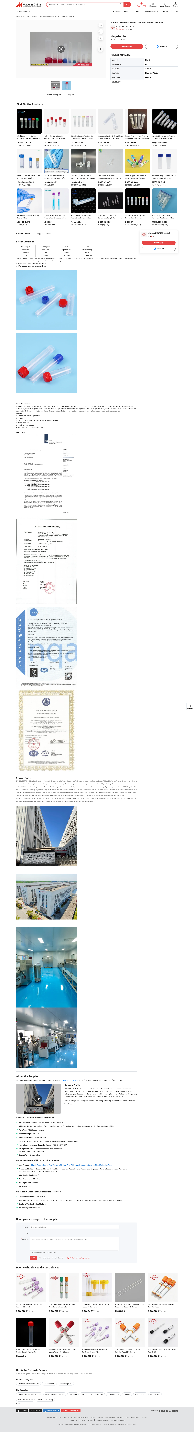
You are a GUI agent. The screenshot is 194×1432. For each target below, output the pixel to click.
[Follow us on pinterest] (173, 1411)
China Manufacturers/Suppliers (79, 1417)
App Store (21, 1411)
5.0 (151, 236)
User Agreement (109, 1424)
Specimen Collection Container (28, 1384)
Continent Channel (123, 1417)
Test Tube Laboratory (25, 1400)
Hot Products (51, 1417)
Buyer (126, 11)
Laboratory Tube (113, 1394)
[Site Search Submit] (127, 4)
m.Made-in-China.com (102, 1420)
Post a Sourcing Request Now (78, 1258)
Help (137, 11)
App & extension (150, 11)
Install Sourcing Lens (72, 1411)
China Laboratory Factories (54, 1394)
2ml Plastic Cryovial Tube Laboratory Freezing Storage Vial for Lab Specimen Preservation (109, 177)
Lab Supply (73, 1394)
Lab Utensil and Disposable (49, 16)
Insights (144, 1417)
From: (26, 1227)
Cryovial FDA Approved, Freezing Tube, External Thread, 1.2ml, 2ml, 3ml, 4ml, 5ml (164, 137)
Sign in (175, 6)
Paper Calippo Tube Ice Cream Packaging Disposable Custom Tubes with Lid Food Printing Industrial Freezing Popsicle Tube (136, 177)
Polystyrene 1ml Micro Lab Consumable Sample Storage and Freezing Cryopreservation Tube (109, 216)
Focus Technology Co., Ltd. (81, 1424)
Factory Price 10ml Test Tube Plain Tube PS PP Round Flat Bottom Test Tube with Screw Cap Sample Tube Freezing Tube (137, 137)
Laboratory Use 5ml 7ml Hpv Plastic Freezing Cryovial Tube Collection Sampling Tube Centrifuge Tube (110, 137)
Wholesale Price (110, 1417)
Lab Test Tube (155, 1394)
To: (27, 1233)
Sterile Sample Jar (66, 1384)
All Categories (24, 11)
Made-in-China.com (87, 1420)
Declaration (120, 1424)
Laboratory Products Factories (92, 1394)
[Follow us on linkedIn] (176, 1411)
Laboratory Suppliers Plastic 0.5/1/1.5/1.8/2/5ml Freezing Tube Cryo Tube (83, 177)
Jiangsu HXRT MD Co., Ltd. (125, 26)
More (18, 1404)
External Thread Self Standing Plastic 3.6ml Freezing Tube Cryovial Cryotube (81, 216)
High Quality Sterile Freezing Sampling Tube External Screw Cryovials (54, 137)
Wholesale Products (97, 1417)
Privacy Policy (131, 1424)
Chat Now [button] (163, 46)
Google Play (35, 1411)
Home (18, 16)
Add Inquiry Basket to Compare (61, 94)
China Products (62, 1417)
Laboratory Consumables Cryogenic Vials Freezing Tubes (163, 216)
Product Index (135, 1417)
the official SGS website (69, 1080)
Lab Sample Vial (49, 1384)
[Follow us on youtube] (170, 1411)
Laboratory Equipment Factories (29, 1394)
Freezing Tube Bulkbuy (45, 1400)
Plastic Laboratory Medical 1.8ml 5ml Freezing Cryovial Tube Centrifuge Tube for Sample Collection (28, 177)
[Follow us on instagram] (167, 1411)
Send (33, 1258)
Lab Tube (127, 1394)
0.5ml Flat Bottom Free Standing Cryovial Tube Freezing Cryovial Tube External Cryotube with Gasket (83, 137)
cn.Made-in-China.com (118, 1420)
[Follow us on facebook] (160, 1411)
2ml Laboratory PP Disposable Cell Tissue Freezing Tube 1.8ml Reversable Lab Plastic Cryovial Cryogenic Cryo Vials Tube (164, 177)
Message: (25, 1239)
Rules (176, 11)
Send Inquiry (127, 46)
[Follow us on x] (163, 1411)
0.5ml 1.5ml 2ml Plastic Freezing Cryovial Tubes (28, 216)
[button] (121, 4)
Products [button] (52, 4)
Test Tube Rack (140, 1394)
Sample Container (68, 16)
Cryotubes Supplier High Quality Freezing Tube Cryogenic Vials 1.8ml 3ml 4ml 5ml (55, 216)
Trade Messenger (52, 1411)
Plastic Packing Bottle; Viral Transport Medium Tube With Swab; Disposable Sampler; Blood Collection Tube (71, 1165)
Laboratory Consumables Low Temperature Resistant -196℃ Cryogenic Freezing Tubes (54, 177)
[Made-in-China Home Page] (28, 4)
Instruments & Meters (30, 16)
